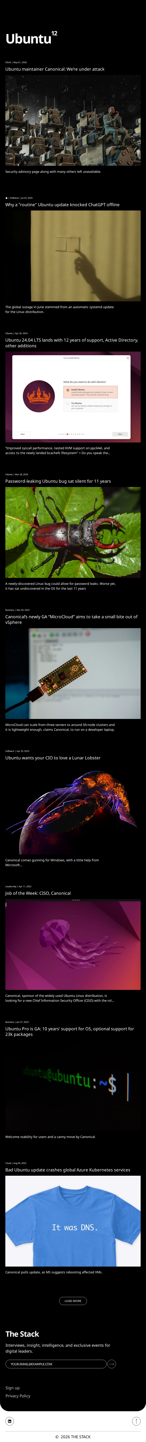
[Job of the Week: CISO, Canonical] (73, 944)
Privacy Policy (18, 1395)
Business (9, 609)
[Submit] (111, 1364)
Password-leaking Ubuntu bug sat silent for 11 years (58, 481)
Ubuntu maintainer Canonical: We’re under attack (55, 69)
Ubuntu (9, 333)
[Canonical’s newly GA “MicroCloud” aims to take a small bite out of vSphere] (73, 673)
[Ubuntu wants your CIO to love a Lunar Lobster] (73, 809)
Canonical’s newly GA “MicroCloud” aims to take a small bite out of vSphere (71, 619)
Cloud (8, 1163)
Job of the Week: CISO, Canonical (38, 893)
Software (14, 197)
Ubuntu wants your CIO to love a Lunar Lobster (53, 758)
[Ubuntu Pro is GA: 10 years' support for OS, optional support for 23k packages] (73, 1085)
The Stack (81, 1436)
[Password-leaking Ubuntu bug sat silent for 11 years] (73, 532)
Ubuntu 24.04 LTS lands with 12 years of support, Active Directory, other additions (71, 342)
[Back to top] (136, 1421)
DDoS (8, 62)
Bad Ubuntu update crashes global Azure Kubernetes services (67, 1170)
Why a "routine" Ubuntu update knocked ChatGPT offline (62, 204)
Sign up (13, 1387)
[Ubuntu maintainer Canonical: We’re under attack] (73, 120)
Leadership (10, 886)
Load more (73, 1301)
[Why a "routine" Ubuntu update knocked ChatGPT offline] (73, 255)
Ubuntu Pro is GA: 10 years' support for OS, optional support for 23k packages (69, 1031)
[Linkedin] (9, 1421)
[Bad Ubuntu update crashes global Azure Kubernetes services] (73, 1221)
